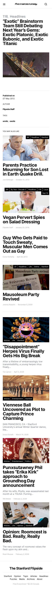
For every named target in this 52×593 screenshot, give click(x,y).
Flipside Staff (8, 109)
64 (28, 137)
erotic (5, 121)
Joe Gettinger (8, 180)
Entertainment (17, 399)
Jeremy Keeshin (9, 305)
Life (39, 189)
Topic (25, 576)
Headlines (18, 16)
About (39, 579)
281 (7, 189)
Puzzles (13, 579)
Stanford (44, 137)
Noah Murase (8, 554)
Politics (28, 461)
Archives (31, 579)
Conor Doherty (8, 257)
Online (36, 267)
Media (22, 579)
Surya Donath (8, 434)
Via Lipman (7, 372)
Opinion (20, 525)
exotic (12, 121)
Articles (7, 340)
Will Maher (7, 499)
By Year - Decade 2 (18, 189)
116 (5, 16)
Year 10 (45, 193)
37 (15, 267)
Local (46, 189)
